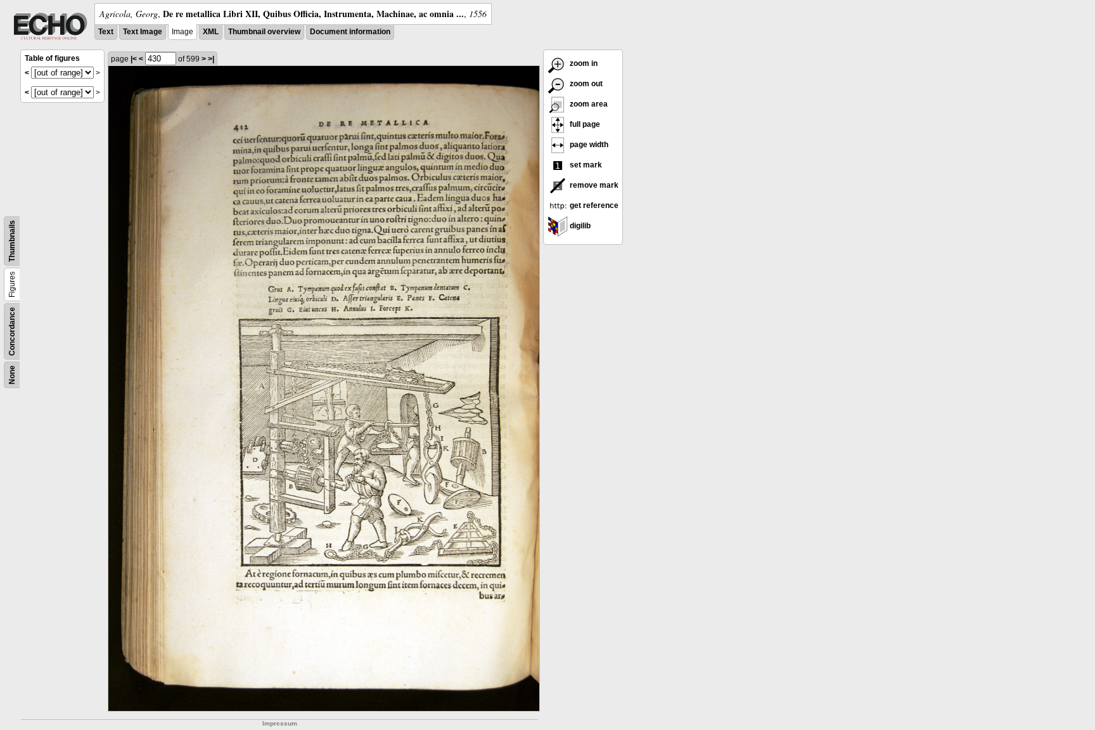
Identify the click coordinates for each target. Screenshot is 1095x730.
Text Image (142, 31)
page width (588, 144)
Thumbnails (12, 241)
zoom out (585, 83)
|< (134, 59)
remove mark (593, 185)
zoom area (588, 104)
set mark (585, 164)
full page (584, 124)
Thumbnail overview (264, 31)
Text (105, 31)
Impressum (279, 723)
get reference (593, 205)
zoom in (583, 63)
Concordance (12, 331)
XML (211, 31)
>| (211, 59)
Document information (350, 31)
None (12, 374)
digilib (579, 225)
